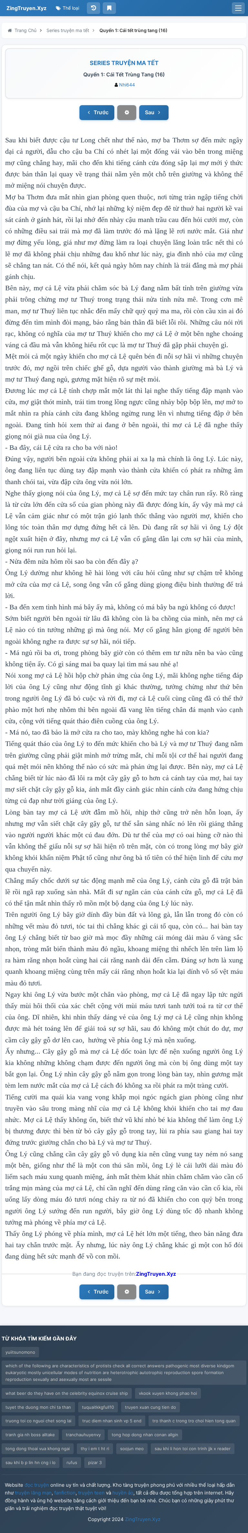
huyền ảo (122, 1493)
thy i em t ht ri (95, 1448)
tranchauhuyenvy (83, 1434)
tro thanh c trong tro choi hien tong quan (194, 1420)
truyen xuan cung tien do (150, 1407)
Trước (100, 112)
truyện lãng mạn (33, 1493)
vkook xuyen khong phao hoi (168, 1393)
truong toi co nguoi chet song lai (38, 1420)
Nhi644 (127, 84)
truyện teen (91, 1493)
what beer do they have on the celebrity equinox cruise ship (66, 1393)
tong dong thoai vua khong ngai (37, 1448)
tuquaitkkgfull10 (98, 1407)
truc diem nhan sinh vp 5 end (111, 1420)
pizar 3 (95, 1462)
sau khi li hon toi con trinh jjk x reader (193, 1448)
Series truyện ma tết (124, 63)
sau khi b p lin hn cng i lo (30, 1462)
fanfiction (65, 1493)
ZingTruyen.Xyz (26, 8)
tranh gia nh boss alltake (30, 1434)
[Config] (126, 112)
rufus (72, 1462)
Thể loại (70, 8)
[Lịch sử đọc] (93, 8)
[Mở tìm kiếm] (238, 8)
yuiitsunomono (20, 1352)
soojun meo (132, 1448)
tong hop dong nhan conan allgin (145, 1434)
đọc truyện (37, 1485)
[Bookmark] (109, 8)
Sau (150, 112)
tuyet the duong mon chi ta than (38, 1407)
